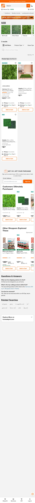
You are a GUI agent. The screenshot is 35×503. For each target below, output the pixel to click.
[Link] (26, 86)
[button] (31, 55)
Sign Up (27, 181)
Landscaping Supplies (28, 13)
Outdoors (7, 13)
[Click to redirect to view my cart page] (32, 6)
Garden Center (16, 13)
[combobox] (16, 5)
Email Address (7, 178)
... (2, 13)
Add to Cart (9, 109)
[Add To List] (15, 63)
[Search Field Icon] (28, 5)
